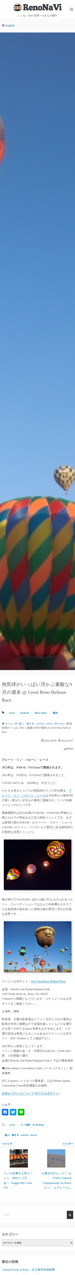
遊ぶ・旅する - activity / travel (21, 1135)
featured (24, 712)
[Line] (21, 1112)
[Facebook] (5, 1112)
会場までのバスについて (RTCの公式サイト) (31, 1093)
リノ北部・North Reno (32, 1124)
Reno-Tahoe (41, 712)
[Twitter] (13, 1112)
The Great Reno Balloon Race (48, 981)
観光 (55, 712)
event (12, 712)
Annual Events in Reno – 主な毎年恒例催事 (28, 1269)
